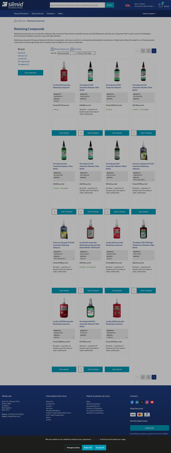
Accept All (100, 447)
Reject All (88, 447)
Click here (96, 439)
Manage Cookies (73, 447)
